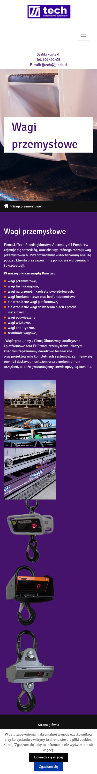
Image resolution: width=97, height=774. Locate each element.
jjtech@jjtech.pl (54, 65)
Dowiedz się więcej (48, 757)
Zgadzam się (48, 766)
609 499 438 (52, 59)
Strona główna (48, 725)
